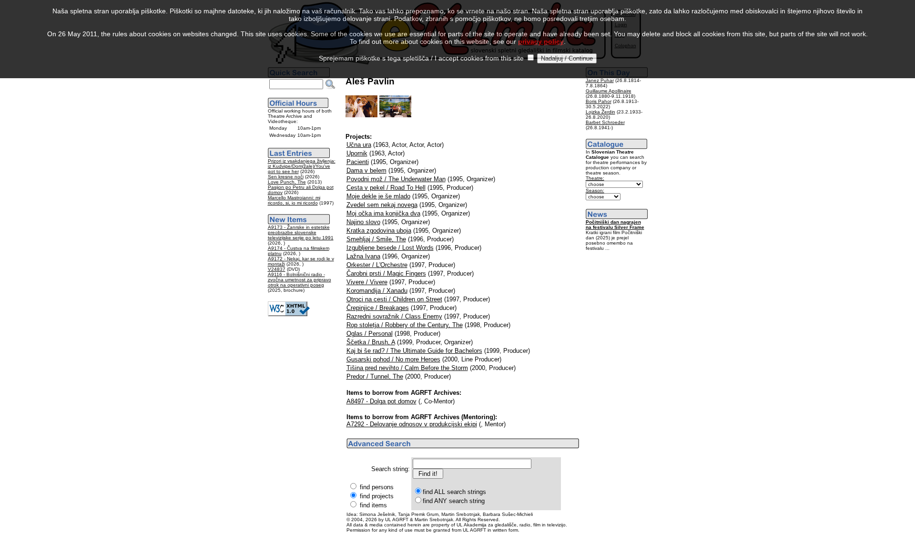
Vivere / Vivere (366, 282)
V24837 (276, 269)
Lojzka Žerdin (600, 111)
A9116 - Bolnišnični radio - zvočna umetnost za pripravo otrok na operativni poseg (299, 280)
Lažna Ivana (363, 256)
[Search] (330, 84)
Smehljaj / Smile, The (376, 239)
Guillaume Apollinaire (608, 90)
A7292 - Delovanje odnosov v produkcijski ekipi (411, 424)
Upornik (356, 153)
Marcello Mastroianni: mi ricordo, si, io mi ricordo (294, 200)
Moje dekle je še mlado (378, 196)
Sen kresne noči (286, 176)
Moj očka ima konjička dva (383, 213)
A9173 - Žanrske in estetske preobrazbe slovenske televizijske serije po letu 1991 (301, 232)
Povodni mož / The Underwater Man (396, 179)
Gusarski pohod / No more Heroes (393, 359)
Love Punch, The (287, 182)
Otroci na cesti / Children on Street (394, 299)
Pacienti (357, 161)
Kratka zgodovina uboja (378, 230)
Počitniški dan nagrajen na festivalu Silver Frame (615, 224)
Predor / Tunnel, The (374, 376)
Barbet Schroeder (605, 122)
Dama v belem (366, 170)
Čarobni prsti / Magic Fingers (386, 273)
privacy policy (541, 41)
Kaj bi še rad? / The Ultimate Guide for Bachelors (414, 350)
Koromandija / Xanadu (376, 290)
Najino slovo (363, 222)
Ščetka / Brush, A (370, 342)
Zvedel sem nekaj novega (381, 204)
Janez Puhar (600, 80)
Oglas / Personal (369, 333)
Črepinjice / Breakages (377, 307)
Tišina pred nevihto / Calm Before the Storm (407, 367)
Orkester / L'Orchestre (376, 264)
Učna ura (358, 144)
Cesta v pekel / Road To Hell (386, 187)
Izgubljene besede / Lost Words (390, 247)
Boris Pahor (598, 101)
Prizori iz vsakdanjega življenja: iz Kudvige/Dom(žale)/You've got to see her (302, 166)
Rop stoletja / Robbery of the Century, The (404, 325)
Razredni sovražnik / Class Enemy (394, 316)
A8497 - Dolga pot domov (381, 401)
